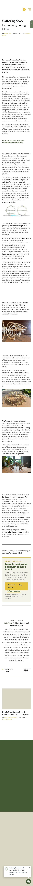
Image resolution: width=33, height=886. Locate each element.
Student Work (7, 719)
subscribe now (11, 771)
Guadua (4, 167)
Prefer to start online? (13, 591)
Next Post (26, 670)
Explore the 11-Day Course (15, 586)
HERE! (20, 553)
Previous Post (9, 670)
